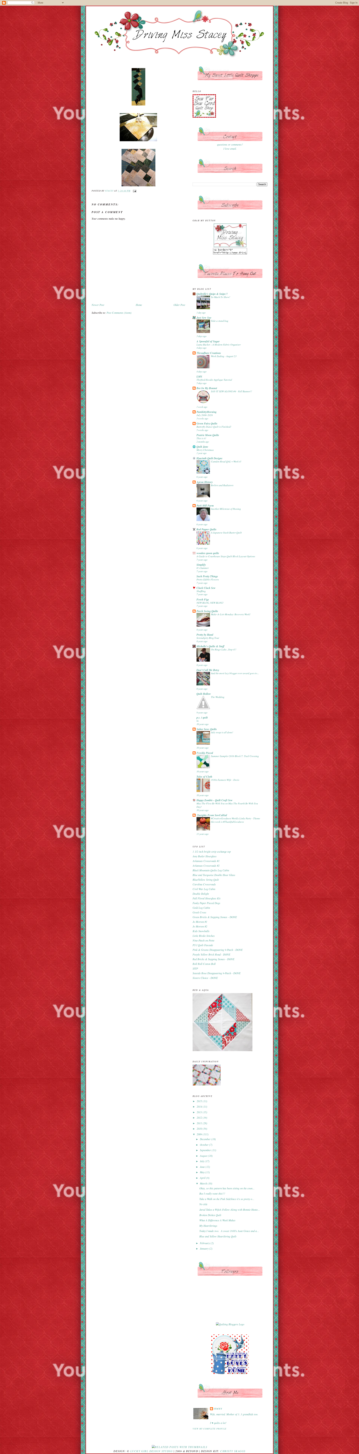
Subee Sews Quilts (207, 729)
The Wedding (217, 697)
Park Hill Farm (205, 505)
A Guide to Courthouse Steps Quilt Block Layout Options (226, 556)
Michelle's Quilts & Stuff (210, 646)
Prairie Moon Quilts (208, 435)
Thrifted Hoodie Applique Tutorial (214, 379)
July (202, 1161)
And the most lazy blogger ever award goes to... (235, 673)
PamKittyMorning (207, 412)
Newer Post (98, 305)
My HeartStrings (208, 1225)
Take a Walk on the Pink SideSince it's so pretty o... (226, 1199)
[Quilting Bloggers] (230, 1324)
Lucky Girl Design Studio (151, 1451)
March (204, 1183)
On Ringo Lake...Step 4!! (223, 649)
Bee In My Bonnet (207, 388)
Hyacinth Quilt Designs (210, 458)
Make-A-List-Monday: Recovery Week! (231, 614)
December (205, 1139)
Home (139, 305)
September (206, 1150)
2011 (200, 1123)
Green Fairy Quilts (207, 423)
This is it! (201, 438)
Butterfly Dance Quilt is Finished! (214, 426)
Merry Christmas (205, 450)
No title (203, 1204)
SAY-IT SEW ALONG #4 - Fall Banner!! (231, 391)
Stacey (218, 1408)
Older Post (179, 305)
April (203, 1178)
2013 (200, 1112)
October (204, 1144)
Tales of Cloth (204, 777)
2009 (200, 1134)
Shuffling (201, 591)
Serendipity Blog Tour (208, 638)
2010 (200, 1128)
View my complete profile (209, 1428)
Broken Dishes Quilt (210, 1215)
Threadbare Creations (209, 353)
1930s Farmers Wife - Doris (225, 780)
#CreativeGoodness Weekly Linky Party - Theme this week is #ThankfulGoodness (235, 820)
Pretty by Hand (205, 635)
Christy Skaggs (232, 1451)
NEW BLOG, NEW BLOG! (210, 602)
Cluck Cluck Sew (206, 588)
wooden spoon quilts (208, 553)
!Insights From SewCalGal (212, 815)
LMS (199, 376)
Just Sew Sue (204, 317)
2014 (200, 1106)
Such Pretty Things (207, 576)
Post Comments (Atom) (119, 312)
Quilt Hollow (204, 694)
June (202, 1167)
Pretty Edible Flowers (208, 579)
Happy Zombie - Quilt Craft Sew (215, 800)
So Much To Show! (220, 297)
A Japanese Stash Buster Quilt (226, 532)
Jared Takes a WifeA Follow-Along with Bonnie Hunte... (229, 1209)
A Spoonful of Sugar (208, 341)
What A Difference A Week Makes (217, 1220)
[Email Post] (134, 190)
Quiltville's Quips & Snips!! (212, 294)
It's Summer (203, 568)
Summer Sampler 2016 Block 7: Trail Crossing (235, 756)
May (202, 1172)
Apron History (205, 482)
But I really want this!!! (212, 1193)
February (205, 1243)
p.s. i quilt (202, 717)
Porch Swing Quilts (207, 611)
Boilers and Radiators (222, 485)
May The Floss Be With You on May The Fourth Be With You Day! (227, 805)
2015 (200, 1101)
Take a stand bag (219, 320)
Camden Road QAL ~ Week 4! (226, 461)
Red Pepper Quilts (207, 529)
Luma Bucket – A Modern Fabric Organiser (219, 344)
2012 (200, 1117)
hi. (198, 720)
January (204, 1248)
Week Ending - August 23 (224, 356)
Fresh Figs (203, 599)
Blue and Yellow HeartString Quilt (217, 1236)
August (204, 1156)
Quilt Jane (202, 447)
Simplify (201, 565)
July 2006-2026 (205, 415)
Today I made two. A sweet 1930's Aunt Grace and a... (229, 1231)
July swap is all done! (222, 732)
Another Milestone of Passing (226, 508)
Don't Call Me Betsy (208, 670)
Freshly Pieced (205, 753)
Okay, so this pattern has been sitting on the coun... (227, 1188)
